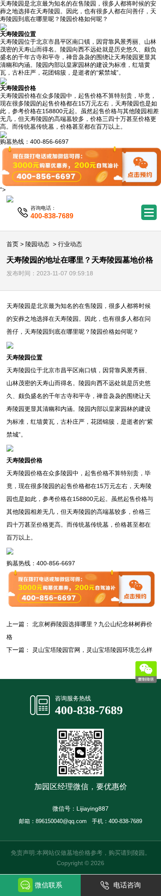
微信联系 (48, 885)
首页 (12, 244)
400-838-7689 (89, 710)
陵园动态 (37, 244)
